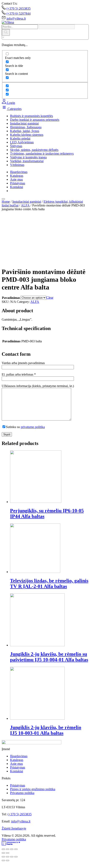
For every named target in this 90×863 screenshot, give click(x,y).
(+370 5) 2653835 (18, 8)
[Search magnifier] (6, 32)
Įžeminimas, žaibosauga (25, 127)
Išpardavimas (18, 172)
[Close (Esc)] (3, 849)
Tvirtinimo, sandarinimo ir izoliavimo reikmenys (42, 153)
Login (10, 103)
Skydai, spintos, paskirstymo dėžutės (34, 150)
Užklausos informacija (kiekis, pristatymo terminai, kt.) (38, 386)
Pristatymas (17, 183)
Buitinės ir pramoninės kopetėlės (31, 116)
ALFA (25, 205)
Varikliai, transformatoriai (27, 161)
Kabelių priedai (20, 138)
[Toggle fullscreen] (11, 849)
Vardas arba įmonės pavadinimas (23, 363)
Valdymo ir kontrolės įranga (28, 157)
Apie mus (16, 179)
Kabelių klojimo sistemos (26, 134)
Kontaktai (16, 187)
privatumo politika (33, 427)
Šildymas (16, 146)
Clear (49, 297)
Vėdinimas (17, 165)
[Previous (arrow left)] (3, 853)
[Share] (7, 849)
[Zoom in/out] (16, 849)
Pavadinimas (11, 298)
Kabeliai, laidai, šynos (24, 131)
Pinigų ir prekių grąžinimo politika (32, 789)
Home (6, 201)
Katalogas (16, 175)
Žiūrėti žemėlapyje (14, 828)
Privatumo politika (22, 793)
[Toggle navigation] (3, 199)
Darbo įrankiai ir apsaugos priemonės (34, 119)
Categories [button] (14, 109)
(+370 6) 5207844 (18, 13)
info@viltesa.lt (16, 18)
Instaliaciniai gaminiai (24, 123)
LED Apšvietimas (22, 142)
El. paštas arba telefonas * (19, 374)
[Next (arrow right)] (7, 853)
